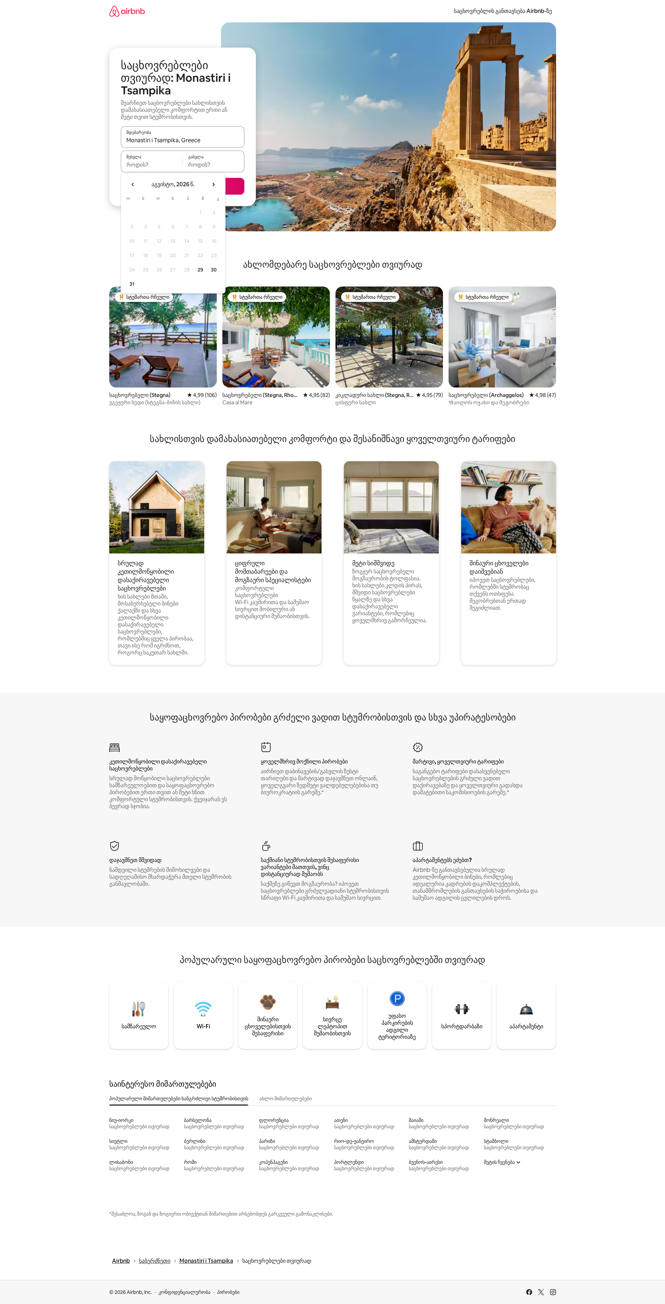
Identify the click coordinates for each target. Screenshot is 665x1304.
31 (132, 284)
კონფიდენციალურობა (184, 1292)
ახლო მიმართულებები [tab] (285, 1098)
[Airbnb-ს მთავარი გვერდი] (127, 11)
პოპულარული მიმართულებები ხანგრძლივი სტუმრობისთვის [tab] (178, 1098)
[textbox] (151, 164)
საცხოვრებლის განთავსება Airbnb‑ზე (503, 11)
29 (200, 270)
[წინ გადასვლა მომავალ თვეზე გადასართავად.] (213, 184)
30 (214, 270)
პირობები (228, 1292)
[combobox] (182, 140)
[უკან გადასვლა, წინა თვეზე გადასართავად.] (133, 184)
